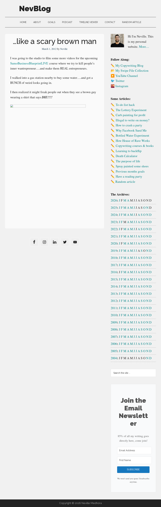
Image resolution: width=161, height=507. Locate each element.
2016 (114, 272)
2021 (114, 236)
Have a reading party (129, 176)
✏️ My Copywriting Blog (127, 65)
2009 (114, 322)
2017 (114, 265)
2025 (114, 207)
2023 (114, 222)
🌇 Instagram (119, 86)
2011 (114, 308)
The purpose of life (128, 161)
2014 (114, 286)
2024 (114, 215)
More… (144, 46)
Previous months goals (130, 171)
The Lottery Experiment (131, 110)
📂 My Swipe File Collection (129, 70)
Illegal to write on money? (132, 120)
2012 (114, 301)
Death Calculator (126, 156)
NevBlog (35, 8)
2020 (114, 243)
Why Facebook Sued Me (131, 130)
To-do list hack (125, 105)
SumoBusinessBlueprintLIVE (29, 63)
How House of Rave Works (133, 140)
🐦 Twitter (118, 81)
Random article (125, 181)
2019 (114, 250)
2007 (114, 336)
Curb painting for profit (130, 115)
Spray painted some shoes (132, 166)
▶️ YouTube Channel (124, 76)
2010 (114, 315)
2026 (114, 200)
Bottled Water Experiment (132, 135)
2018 (114, 258)
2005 (114, 351)
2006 (114, 344)
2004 (114, 358)
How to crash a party (129, 125)
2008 (114, 329)
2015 (114, 279)
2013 (114, 293)
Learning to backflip (129, 151)
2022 (114, 229)
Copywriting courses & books (135, 146)
